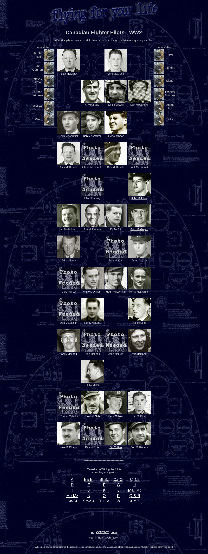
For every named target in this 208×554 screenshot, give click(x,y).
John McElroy (139, 198)
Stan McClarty (69, 73)
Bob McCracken (92, 136)
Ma (130, 490)
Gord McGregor (139, 229)
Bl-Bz (104, 479)
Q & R (134, 495)
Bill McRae (116, 447)
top (92, 532)
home (114, 532)
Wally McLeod (69, 354)
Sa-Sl (72, 501)
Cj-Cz (135, 479)
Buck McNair (115, 416)
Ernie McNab (92, 416)
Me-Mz (72, 495)
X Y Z (135, 501)
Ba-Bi (88, 479)
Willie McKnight (92, 291)
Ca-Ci (118, 479)
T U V (104, 501)
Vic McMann (139, 354)
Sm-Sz (89, 501)
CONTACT (102, 532)
